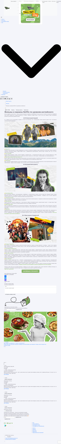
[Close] (20, 13)
